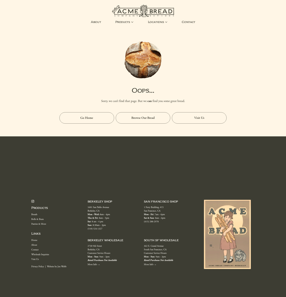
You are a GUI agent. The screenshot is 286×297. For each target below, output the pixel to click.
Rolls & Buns (37, 219)
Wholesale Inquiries (40, 254)
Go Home (86, 118)
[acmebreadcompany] (32, 201)
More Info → (150, 264)
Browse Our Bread (143, 118)
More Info (92, 264)
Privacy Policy (37, 266)
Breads (34, 214)
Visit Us (199, 118)
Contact (188, 22)
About (96, 22)
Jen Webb (61, 266)
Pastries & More (38, 224)
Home (34, 240)
